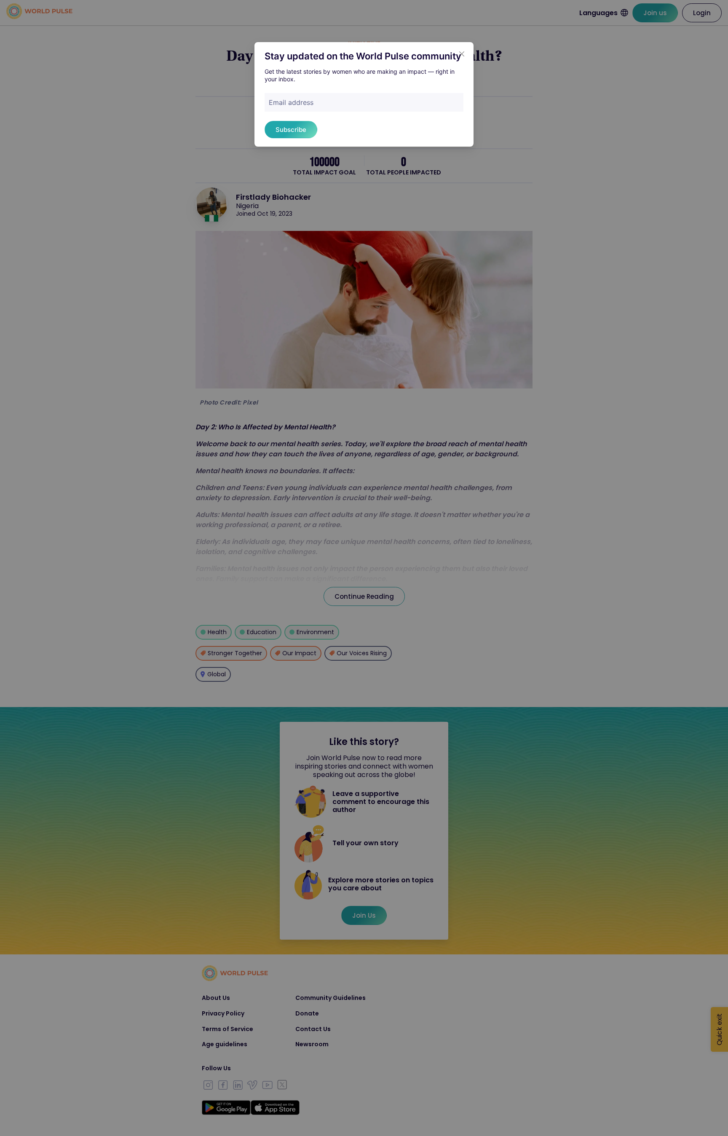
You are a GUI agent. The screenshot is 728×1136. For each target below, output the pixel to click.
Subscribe (291, 130)
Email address (291, 102)
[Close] (461, 54)
